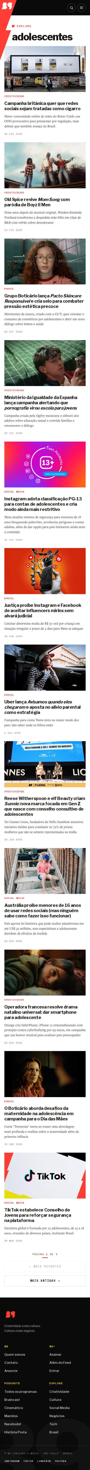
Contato (11, 1363)
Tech (53, 1424)
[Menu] (81, 8)
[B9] (8, 4)
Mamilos (11, 1416)
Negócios (56, 1416)
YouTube (61, 1461)
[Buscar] (71, 8)
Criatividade (59, 1392)
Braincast (12, 1400)
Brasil (53, 1432)
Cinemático (13, 1408)
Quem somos (14, 1355)
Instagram (11, 1461)
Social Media (59, 1408)
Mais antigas (45, 1281)
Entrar (54, 1371)
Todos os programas (20, 1392)
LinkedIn (44, 1461)
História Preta (15, 1432)
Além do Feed (60, 1363)
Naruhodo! (12, 1424)
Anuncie (10, 1371)
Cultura (55, 1400)
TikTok (28, 1461)
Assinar (55, 1355)
